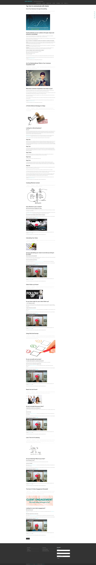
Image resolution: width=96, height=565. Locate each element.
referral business (43, 109)
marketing (41, 12)
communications (30, 492)
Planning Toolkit (48, 3)
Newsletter (37, 11)
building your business (45, 11)
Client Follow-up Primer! (32, 284)
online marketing (35, 68)
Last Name (58, 552)
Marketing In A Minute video (33, 309)
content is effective (29, 213)
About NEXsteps (38, 3)
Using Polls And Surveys (32, 333)
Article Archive (29, 550)
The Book (53, 3)
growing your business (31, 12)
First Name (58, 549)
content (49, 185)
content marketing (52, 185)
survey (37, 338)
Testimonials (58, 3)
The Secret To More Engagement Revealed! (37, 489)
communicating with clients (45, 185)
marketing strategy (44, 12)
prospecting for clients (40, 109)
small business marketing (28, 110)
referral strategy (47, 109)
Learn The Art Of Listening (33, 437)
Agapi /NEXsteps (28, 1)
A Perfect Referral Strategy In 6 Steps (35, 106)
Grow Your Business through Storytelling (36, 9)
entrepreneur (33, 492)
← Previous (27, 538)
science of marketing (48, 12)
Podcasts (28, 549)
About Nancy (28, 547)
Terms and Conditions (45, 549)
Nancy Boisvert (32, 11)
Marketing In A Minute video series (39, 261)
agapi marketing (41, 11)
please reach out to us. (32, 100)
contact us (30, 279)
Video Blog (37, 185)
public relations (33, 442)
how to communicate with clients (36, 12)
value (34, 241)
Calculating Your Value (32, 238)
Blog (62, 3)
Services (43, 3)
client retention (49, 491)
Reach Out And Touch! (31, 389)
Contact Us (66, 3)
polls (30, 338)
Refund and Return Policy (45, 550)
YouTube (37, 264)
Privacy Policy (44, 547)
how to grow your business (34, 186)
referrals (49, 109)
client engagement (49, 11)
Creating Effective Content (33, 183)
